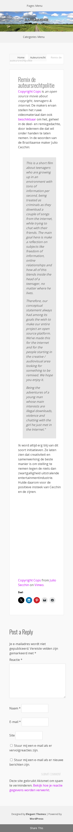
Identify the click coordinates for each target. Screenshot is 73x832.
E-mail (15, 722)
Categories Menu (34, 37)
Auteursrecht (38, 57)
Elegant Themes (36, 814)
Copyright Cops (29, 91)
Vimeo (39, 585)
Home (21, 57)
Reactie (15, 660)
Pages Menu (34, 6)
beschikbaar (27, 119)
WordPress (36, 818)
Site (12, 735)
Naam (15, 708)
